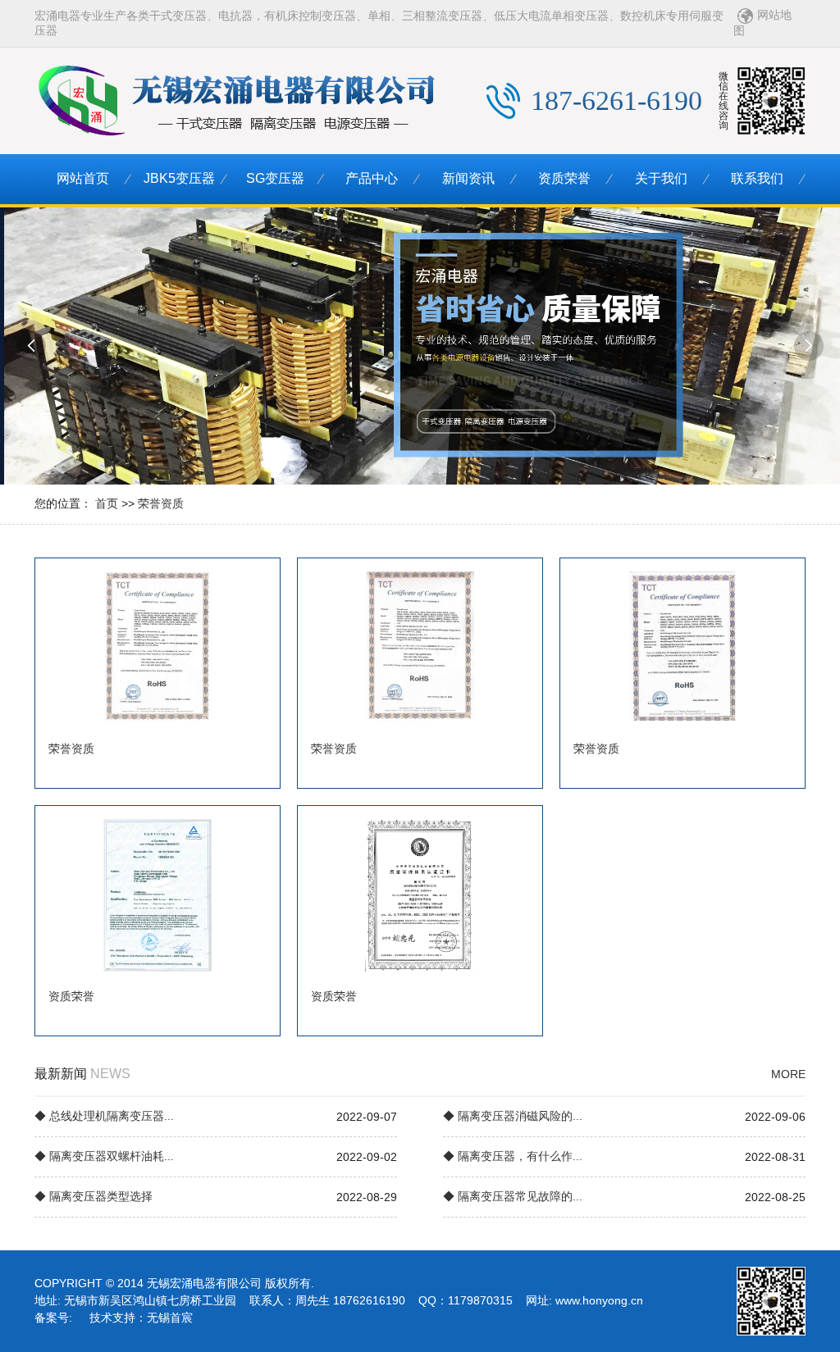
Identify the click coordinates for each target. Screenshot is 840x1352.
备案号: (53, 1317)
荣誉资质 (161, 503)
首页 (106, 503)
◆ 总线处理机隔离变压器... (104, 1115)
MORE (788, 1074)
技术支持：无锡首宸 (141, 1317)
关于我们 (661, 178)
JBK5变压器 (179, 178)
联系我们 (757, 178)
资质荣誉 (564, 178)
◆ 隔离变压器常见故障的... (512, 1196)
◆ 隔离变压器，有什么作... (512, 1156)
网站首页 (83, 178)
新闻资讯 (468, 178)
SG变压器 (275, 178)
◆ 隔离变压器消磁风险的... (512, 1115)
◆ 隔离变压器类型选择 (93, 1196)
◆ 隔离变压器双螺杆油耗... (104, 1156)
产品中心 (371, 178)
